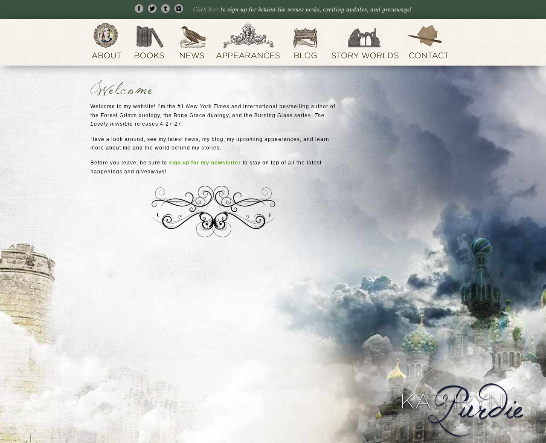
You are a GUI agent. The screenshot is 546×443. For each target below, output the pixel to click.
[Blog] (306, 42)
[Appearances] (249, 42)
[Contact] (430, 42)
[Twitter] (154, 10)
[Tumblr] (167, 10)
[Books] (150, 42)
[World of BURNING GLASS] (365, 42)
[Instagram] (180, 10)
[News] (192, 42)
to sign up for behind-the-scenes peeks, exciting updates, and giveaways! (302, 10)
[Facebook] (140, 10)
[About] (107, 42)
